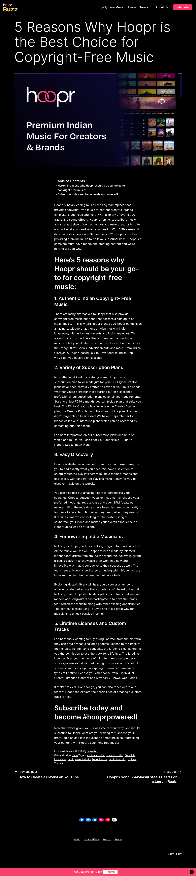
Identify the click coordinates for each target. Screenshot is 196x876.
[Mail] (114, 820)
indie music (60, 759)
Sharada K (92, 751)
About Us (162, 7)
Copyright (130, 755)
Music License (99, 759)
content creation (96, 755)
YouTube (59, 763)
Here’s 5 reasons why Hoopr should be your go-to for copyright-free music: (92, 188)
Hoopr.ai (110, 872)
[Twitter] (88, 820)
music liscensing (117, 759)
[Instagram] (101, 820)
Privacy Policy (173, 853)
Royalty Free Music (111, 7)
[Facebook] (81, 820)
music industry (83, 759)
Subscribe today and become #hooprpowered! (88, 194)
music (71, 759)
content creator (114, 755)
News (144, 7)
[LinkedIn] (94, 820)
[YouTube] (107, 820)
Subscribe (182, 7)
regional (132, 759)
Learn (132, 7)
